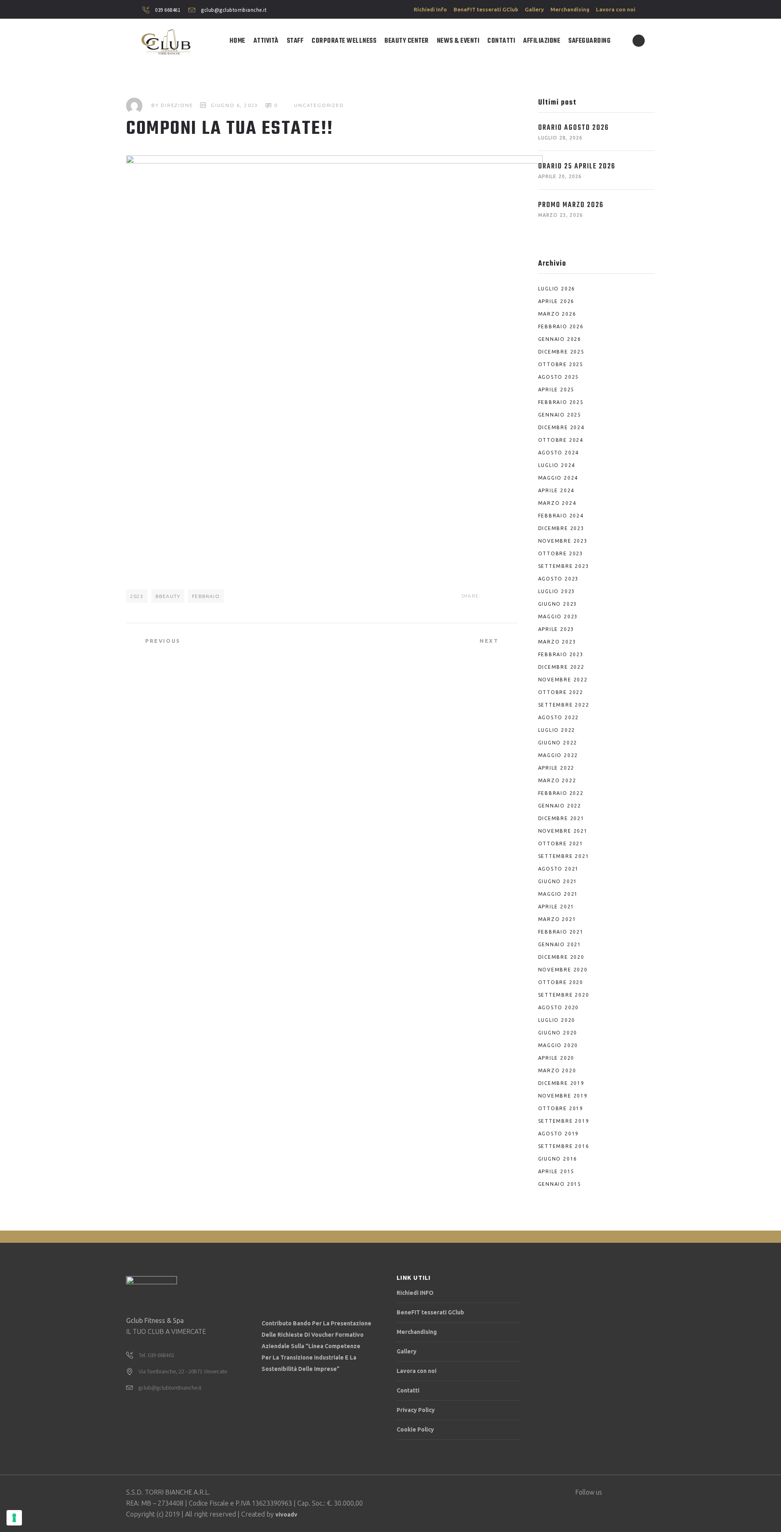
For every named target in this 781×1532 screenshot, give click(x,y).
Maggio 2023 (558, 616)
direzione (177, 105)
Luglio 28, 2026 (560, 137)
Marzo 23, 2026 (560, 215)
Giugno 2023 (558, 604)
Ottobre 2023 (561, 553)
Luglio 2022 (557, 730)
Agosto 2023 (558, 578)
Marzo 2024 (557, 503)
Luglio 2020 (557, 1020)
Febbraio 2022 (561, 793)
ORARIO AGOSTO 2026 (573, 128)
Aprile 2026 (556, 301)
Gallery (534, 9)
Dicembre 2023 (561, 528)
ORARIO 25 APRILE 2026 (576, 166)
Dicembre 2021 (561, 818)
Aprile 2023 (556, 629)
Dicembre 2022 (561, 667)
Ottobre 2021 (561, 843)
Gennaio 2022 (560, 805)
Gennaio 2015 (560, 1184)
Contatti (408, 1390)
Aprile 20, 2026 (560, 176)
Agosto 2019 (558, 1133)
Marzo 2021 (557, 919)
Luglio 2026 (557, 288)
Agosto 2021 (558, 868)
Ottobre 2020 (561, 982)
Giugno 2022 (558, 742)
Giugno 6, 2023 (234, 105)
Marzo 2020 (557, 1070)
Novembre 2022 (563, 679)
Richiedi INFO (415, 1293)
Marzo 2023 (557, 641)
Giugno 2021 (558, 881)
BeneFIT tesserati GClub (486, 9)
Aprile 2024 (556, 490)
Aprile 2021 (556, 906)
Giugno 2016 (558, 1158)
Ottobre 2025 (561, 364)
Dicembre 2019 (561, 1083)
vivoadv (286, 1514)
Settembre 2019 (563, 1121)
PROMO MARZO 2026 (571, 205)
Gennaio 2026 (560, 339)
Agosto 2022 (558, 717)
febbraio (206, 596)
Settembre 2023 (563, 566)
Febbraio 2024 (561, 515)
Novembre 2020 (563, 969)
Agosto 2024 (558, 452)
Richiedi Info (430, 9)
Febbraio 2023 (561, 654)
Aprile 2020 (556, 1058)
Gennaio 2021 (560, 944)
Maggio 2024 (558, 477)
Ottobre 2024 (561, 440)
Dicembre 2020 (561, 957)
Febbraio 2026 (561, 326)
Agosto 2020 (558, 1007)
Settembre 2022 (563, 704)
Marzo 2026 (557, 313)
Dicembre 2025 (561, 351)
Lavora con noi (615, 9)
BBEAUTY (167, 596)
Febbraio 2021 (561, 931)
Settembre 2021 (563, 856)
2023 (137, 596)
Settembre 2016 (563, 1146)
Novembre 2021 (563, 831)
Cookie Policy (415, 1429)
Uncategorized (319, 105)
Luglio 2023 (557, 591)
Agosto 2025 (558, 377)
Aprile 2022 (556, 767)
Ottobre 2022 (561, 692)
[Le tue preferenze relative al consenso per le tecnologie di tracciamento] (14, 1517)
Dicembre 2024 (561, 427)
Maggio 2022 (558, 755)
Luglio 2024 (557, 465)
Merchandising (569, 9)
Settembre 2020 (563, 994)
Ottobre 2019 (561, 1108)
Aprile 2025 (556, 389)
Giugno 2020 (558, 1032)
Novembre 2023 (563, 540)
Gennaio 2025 (560, 414)
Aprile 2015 (556, 1171)
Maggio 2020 (558, 1045)
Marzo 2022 (557, 780)
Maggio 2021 (558, 894)
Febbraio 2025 (561, 402)
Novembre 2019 (563, 1095)
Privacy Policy (416, 1410)
